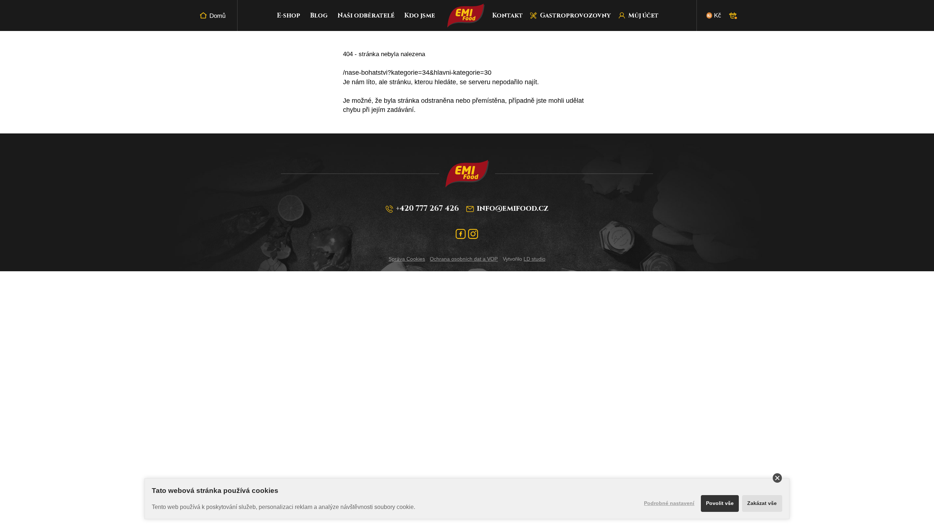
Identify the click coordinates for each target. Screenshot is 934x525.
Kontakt (507, 15)
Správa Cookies (407, 259)
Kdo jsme (419, 15)
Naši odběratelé (365, 15)
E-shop (288, 15)
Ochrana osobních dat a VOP (464, 259)
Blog (319, 15)
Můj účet (643, 15)
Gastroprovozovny (575, 15)
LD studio (534, 259)
